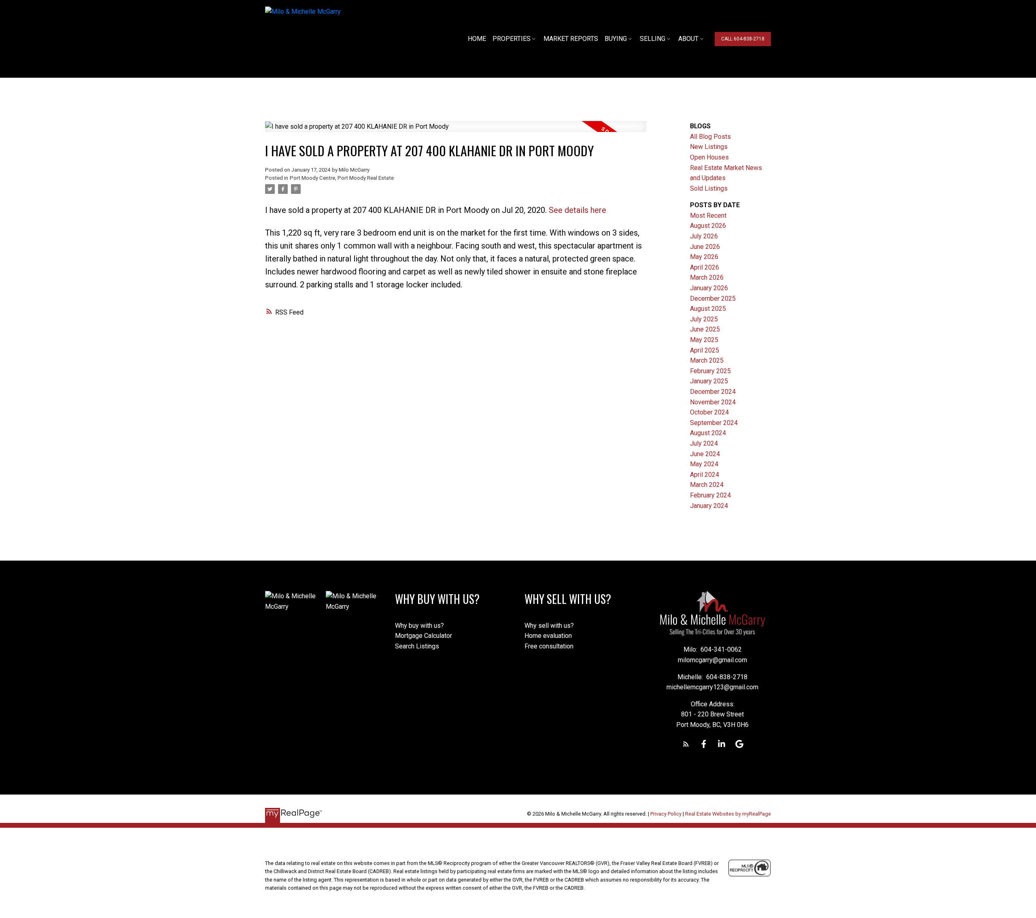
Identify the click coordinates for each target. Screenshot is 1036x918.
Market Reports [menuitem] (570, 38)
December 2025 (713, 298)
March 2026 (707, 277)
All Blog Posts (710, 136)
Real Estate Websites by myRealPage (728, 814)
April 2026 (704, 267)
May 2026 (704, 257)
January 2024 (709, 506)
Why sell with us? (549, 625)
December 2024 (713, 391)
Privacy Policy (665, 814)
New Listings (709, 147)
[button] (743, 39)
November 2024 (713, 402)
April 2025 (704, 350)
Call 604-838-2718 (742, 39)
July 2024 (704, 443)
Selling (652, 38)
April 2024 (704, 474)
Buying (616, 38)
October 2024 (709, 412)
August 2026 (708, 226)
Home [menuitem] (477, 38)
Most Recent (708, 215)
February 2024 (710, 495)
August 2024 (708, 433)
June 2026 (705, 247)
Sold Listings (709, 188)
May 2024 (704, 464)
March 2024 (707, 485)
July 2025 (704, 319)
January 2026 (709, 288)
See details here (577, 210)
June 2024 (705, 454)
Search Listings (417, 646)
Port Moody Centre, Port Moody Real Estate (342, 178)
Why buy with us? (419, 625)
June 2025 (705, 329)
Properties (512, 38)
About (688, 38)
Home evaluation (548, 636)
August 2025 (708, 308)
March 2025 (707, 360)
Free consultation (548, 646)
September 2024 (714, 423)
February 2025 (710, 371)
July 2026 (704, 236)
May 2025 (704, 340)
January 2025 (709, 381)
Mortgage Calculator (423, 636)
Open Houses (709, 157)
